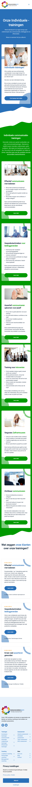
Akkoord (16, 780)
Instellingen (16, 785)
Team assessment (22, 739)
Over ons (19, 753)
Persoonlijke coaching (4, 756)
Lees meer (16, 213)
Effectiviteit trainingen (4, 745)
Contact (19, 757)
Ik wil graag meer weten (16, 98)
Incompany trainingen (4, 735)
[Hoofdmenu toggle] (29, 4)
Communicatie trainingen (5, 738)
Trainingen (4, 731)
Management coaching (4, 760)
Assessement (20, 731)
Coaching (3, 751)
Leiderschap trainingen (4, 742)
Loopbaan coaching (6, 753)
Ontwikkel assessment (20, 736)
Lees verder (10, 588)
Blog (18, 755)
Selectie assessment (22, 734)
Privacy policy (6, 775)
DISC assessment (22, 741)
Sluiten (13, 775)
